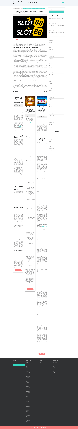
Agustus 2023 (51, 104)
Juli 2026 (50, 42)
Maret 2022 (27, 417)
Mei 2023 (27, 411)
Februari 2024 (28, 400)
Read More (19, 270)
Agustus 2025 (28, 377)
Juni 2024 (27, 395)
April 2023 (27, 412)
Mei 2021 (50, 124)
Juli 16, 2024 (40, 116)
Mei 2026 (27, 366)
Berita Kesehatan (51, 134)
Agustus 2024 (51, 83)
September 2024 (51, 81)
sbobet (50, 141)
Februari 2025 (51, 72)
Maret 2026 (51, 49)
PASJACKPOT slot (20, 126)
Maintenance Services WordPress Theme (36, 427)
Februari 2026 (51, 51)
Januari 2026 (27, 371)
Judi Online (51, 137)
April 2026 (50, 47)
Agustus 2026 (51, 40)
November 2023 (51, 99)
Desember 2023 (51, 97)
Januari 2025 (51, 74)
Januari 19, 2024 (17, 104)
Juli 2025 (50, 63)
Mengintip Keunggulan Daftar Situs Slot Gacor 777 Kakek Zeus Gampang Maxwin (42, 110)
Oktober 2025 (51, 58)
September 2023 (28, 406)
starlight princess (51, 148)
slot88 (50, 146)
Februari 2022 (51, 120)
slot (21, 8)
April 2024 (50, 90)
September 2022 (51, 115)
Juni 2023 (50, 108)
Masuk (40, 362)
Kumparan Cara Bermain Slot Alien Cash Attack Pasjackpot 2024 (18, 100)
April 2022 (50, 117)
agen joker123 (44, 226)
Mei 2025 (50, 67)
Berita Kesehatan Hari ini (16, 8)
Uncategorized (51, 150)
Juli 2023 (50, 106)
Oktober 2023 (28, 405)
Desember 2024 (51, 76)
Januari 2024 (51, 95)
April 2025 (27, 382)
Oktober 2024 (51, 79)
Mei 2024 (50, 88)
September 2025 (28, 376)
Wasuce (15, 105)
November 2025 (51, 56)
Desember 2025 (51, 54)
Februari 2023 (51, 113)
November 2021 (51, 122)
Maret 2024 (51, 92)
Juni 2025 (50, 65)
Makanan (50, 139)
